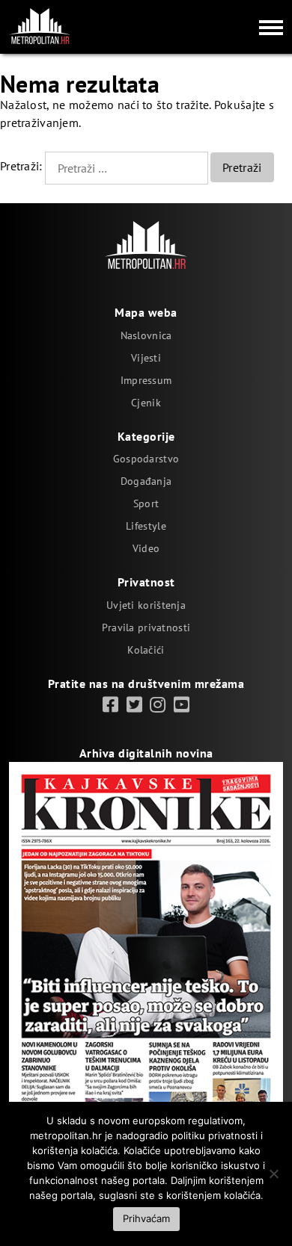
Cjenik (146, 402)
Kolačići (145, 650)
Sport (146, 503)
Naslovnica (146, 335)
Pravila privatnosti (146, 627)
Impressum (146, 380)
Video (146, 548)
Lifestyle (146, 526)
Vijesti (146, 358)
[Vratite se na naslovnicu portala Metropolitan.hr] (39, 26)
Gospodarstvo (146, 458)
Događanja (146, 481)
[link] (110, 705)
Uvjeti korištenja (146, 605)
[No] (273, 1173)
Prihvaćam (146, 1218)
